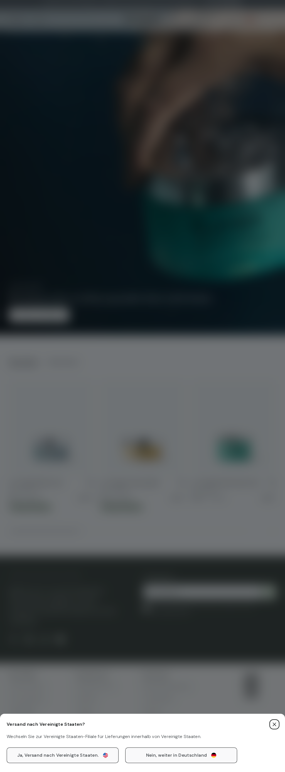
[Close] (274, 724)
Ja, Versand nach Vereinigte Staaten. (58, 755)
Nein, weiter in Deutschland (176, 755)
